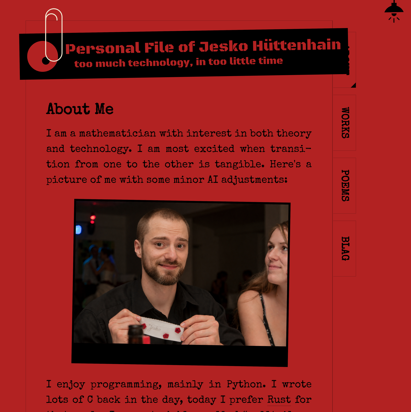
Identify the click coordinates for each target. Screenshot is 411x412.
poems (344, 186)
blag (344, 248)
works (344, 123)
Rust (279, 400)
